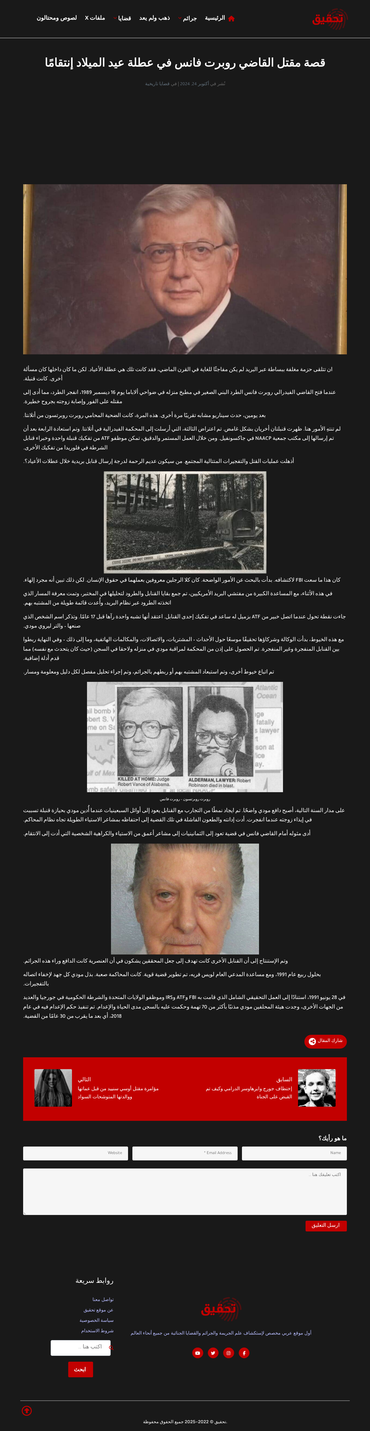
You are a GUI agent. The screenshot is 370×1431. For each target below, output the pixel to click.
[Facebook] (244, 1353)
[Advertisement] (185, 130)
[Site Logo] (330, 19)
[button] (26, 1410)
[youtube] (197, 1353)
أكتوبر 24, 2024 (194, 84)
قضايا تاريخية (157, 84)
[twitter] (213, 1353)
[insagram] (228, 1353)
